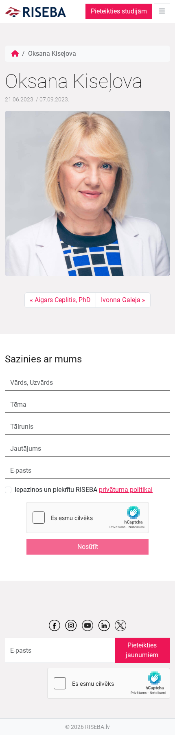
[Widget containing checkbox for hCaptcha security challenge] (87, 517)
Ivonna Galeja (120, 300)
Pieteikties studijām (119, 11)
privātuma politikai (126, 490)
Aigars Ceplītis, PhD (63, 300)
